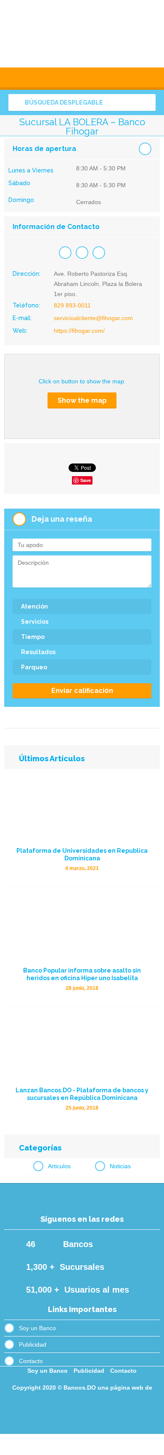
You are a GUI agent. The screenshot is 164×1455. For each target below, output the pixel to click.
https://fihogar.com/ (79, 330)
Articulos (59, 1166)
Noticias (120, 1166)
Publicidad (32, 1344)
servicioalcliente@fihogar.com (93, 318)
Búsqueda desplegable (63, 102)
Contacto (31, 1361)
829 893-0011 (72, 305)
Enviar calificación (82, 691)
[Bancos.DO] (82, 33)
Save (85, 480)
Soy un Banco (37, 1328)
